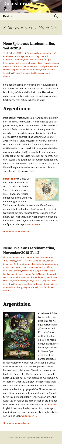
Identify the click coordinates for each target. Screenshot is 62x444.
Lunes (6, 66)
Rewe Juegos (19, 284)
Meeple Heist (39, 277)
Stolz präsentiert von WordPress (38, 437)
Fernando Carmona (12, 270)
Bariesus (29, 56)
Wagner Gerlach (30, 287)
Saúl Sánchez (37, 72)
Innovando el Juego (31, 270)
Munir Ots (24, 69)
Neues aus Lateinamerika (39, 52)
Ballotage (19, 56)
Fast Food (18, 59)
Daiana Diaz (8, 267)
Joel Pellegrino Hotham (25, 62)
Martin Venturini (10, 277)
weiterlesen (35, 224)
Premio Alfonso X (21, 72)
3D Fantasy (11, 260)
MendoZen (52, 277)
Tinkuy (19, 287)
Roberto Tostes (35, 284)
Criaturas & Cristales (48, 264)
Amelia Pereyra (24, 260)
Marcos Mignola (41, 66)
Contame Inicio (30, 264)
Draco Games (21, 267)
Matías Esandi (25, 277)
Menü (6, 16)
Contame (18, 264)
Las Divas (53, 62)
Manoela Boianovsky (48, 274)
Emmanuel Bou (36, 267)
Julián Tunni (43, 62)
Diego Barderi (41, 56)
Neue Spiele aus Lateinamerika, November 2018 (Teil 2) (29, 250)
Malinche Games (25, 66)
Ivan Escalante (48, 270)
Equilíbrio (48, 267)
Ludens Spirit (31, 274)
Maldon (13, 66)
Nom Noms (35, 69)
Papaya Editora (34, 280)
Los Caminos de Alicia (13, 274)
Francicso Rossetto (33, 59)
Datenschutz (14, 437)
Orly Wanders (19, 280)
